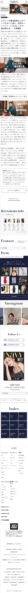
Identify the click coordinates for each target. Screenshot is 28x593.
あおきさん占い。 (5, 506)
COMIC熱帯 (20, 577)
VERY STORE (5, 510)
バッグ (2, 457)
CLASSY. (9, 572)
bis (12, 574)
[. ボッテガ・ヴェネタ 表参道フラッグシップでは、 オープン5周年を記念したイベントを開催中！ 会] (9, 323)
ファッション (4, 452)
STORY (18, 572)
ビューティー (13, 452)
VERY (13, 572)
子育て (20, 452)
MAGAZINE (8, 549)
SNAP (2, 472)
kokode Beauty (13, 582)
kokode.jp (6, 582)
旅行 (2, 492)
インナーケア (13, 465)
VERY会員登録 (5, 520)
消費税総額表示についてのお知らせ (14, 543)
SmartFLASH (13, 577)
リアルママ (21, 473)
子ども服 (20, 463)
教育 (20, 470)
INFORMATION (14, 552)
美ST (9, 574)
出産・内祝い (21, 460)
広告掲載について (6, 559)
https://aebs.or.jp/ (19, 536)
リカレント (12, 496)
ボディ (11, 463)
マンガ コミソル (14, 579)
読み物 (11, 499)
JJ (4, 572)
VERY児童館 (21, 455)
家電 (2, 502)
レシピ (2, 484)
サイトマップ (14, 557)
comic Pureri (6, 579)
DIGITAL (15, 549)
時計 (2, 477)
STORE (20, 549)
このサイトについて (8, 554)
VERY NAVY (14, 2)
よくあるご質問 (15, 559)
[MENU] (2, 2)
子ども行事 (21, 468)
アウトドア (3, 489)
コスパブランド (4, 465)
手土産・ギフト (4, 497)
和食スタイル (17, 574)
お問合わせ (23, 559)
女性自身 (7, 577)
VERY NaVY (4, 516)
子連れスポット (22, 457)
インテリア (3, 487)
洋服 (2, 463)
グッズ (20, 465)
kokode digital (14, 585)
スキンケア (12, 457)
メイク (11, 455)
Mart (23, 572)
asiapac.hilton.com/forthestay (14, 200)
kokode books (21, 582)
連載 (11, 486)
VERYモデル (12, 493)
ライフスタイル (5, 481)
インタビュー (13, 488)
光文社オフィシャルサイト (14, 562)
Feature (3, 15)
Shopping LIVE (5, 513)
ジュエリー (3, 460)
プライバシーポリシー (19, 554)
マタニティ (3, 474)
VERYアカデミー (13, 491)
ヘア (11, 460)
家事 (2, 494)
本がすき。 (22, 579)
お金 (2, 499)
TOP (2, 398)
